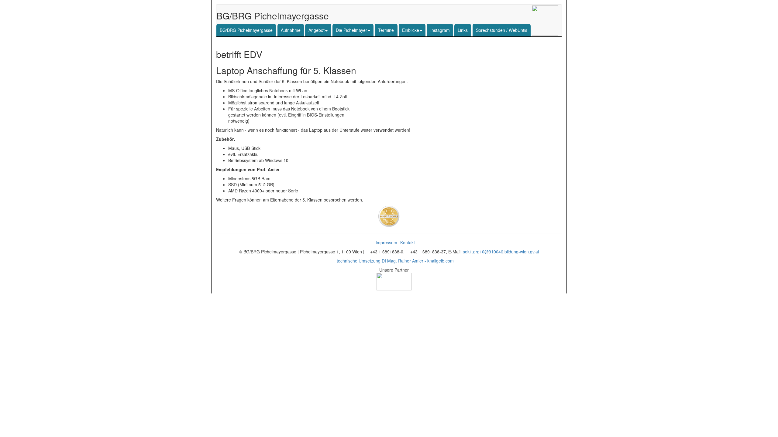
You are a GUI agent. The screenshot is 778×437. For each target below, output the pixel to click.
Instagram (440, 30)
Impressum (386, 242)
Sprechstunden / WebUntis (501, 30)
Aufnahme (291, 30)
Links (463, 30)
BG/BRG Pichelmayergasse (246, 30)
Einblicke (410, 30)
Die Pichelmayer (351, 30)
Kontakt (407, 242)
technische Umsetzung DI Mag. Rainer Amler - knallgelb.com (395, 261)
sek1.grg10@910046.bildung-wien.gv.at (501, 252)
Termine (386, 30)
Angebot (316, 30)
